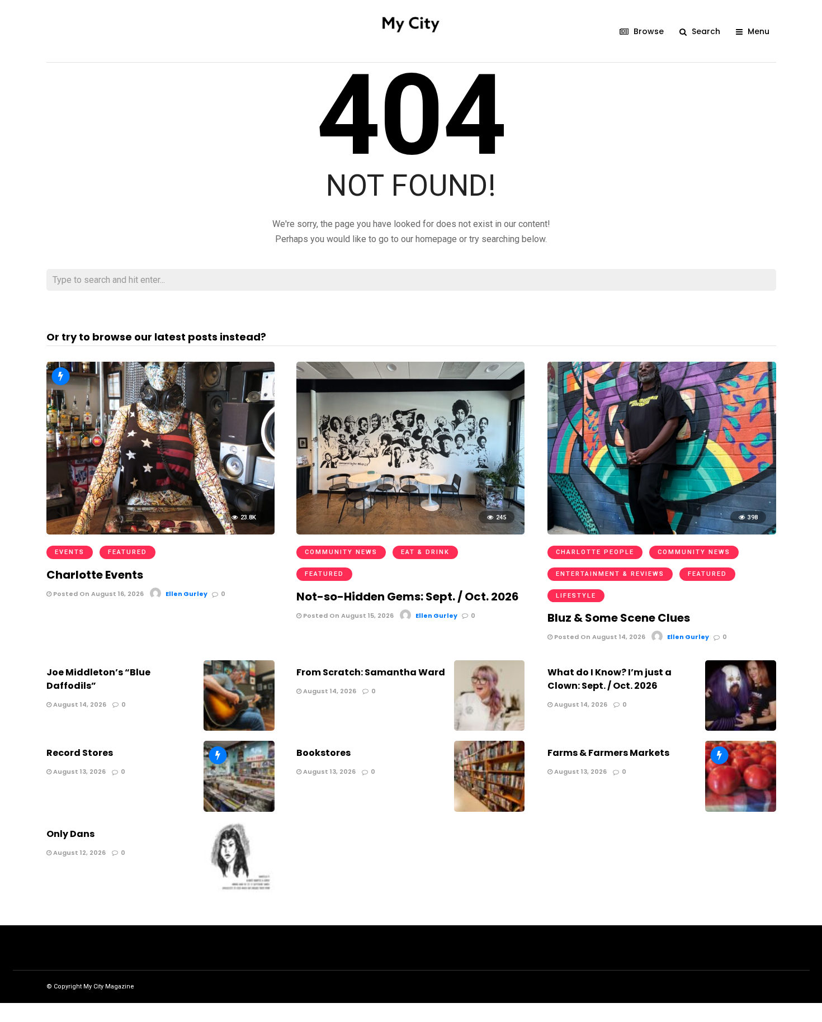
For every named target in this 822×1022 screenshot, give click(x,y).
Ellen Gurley (186, 593)
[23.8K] (160, 531)
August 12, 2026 (78, 852)
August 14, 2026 (78, 704)
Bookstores (323, 752)
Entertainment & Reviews (610, 574)
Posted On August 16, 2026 (97, 593)
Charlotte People (595, 552)
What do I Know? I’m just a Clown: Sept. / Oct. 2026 (609, 679)
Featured (127, 552)
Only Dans (70, 833)
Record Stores (79, 752)
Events (69, 552)
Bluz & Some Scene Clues (618, 618)
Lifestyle (576, 595)
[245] (410, 531)
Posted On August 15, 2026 (347, 615)
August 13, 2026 (78, 771)
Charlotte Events (94, 575)
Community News (341, 552)
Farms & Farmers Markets (608, 752)
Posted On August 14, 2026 (598, 636)
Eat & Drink (425, 552)
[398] (661, 531)
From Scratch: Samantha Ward (370, 672)
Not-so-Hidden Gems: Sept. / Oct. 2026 (407, 596)
